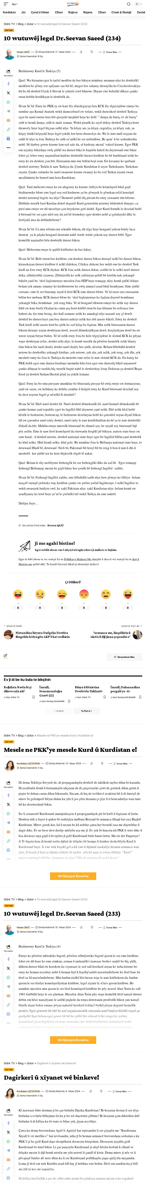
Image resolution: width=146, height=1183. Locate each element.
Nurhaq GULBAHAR (55, 701)
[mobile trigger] (7, 4)
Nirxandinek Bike (126, 657)
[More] (8, 147)
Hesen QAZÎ (23, 52)
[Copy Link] (8, 129)
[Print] (8, 138)
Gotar (9, 30)
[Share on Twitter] (8, 92)
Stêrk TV (15, 697)
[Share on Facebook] (8, 83)
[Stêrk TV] (73, 4)
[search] (129, 4)
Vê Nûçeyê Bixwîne (73, 876)
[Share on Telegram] (8, 111)
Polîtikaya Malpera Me (78, 559)
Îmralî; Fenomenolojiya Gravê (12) (50, 691)
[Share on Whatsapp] (8, 102)
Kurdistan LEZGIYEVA (28, 763)
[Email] (8, 120)
